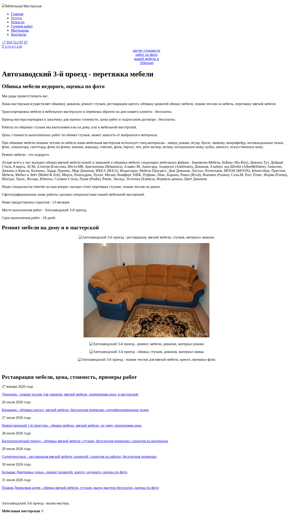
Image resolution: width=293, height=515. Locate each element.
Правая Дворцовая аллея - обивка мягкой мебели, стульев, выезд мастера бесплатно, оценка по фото (80, 488)
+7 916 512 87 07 (15, 42)
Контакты (18, 34)
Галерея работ (22, 26)
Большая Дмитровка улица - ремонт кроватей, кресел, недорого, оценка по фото (64, 472)
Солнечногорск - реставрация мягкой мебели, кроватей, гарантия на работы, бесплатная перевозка (79, 456)
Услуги (16, 18)
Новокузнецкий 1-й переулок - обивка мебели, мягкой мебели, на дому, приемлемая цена (71, 425)
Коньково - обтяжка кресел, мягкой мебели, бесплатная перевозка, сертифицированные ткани (75, 410)
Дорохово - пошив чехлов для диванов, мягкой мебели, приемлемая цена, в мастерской (70, 394)
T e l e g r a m (12, 46)
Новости (17, 22)
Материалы (20, 30)
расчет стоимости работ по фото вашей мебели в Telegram (146, 57)
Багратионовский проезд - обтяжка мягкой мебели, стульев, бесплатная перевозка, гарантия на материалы (85, 441)
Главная (17, 14)
